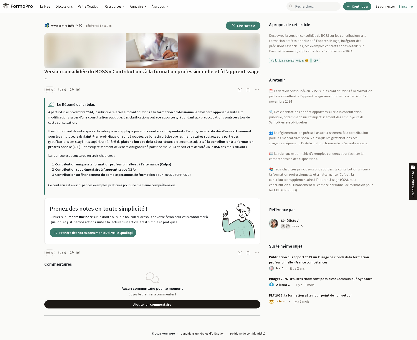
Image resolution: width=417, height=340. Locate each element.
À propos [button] (158, 6)
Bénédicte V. (290, 220)
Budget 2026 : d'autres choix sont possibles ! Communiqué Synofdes (320, 279)
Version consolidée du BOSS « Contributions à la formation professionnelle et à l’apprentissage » (152, 75)
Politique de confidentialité (247, 333)
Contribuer (360, 6)
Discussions (64, 6)
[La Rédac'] (271, 301)
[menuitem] (385, 6)
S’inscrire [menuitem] (406, 6)
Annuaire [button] (137, 6)
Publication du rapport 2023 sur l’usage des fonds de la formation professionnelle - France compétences (319, 259)
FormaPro (21, 6)
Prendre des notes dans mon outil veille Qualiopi (96, 232)
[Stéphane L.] (271, 284)
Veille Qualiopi (88, 6)
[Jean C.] (271, 268)
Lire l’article (246, 25)
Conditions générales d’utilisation (202, 333)
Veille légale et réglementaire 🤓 (289, 60)
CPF (315, 60)
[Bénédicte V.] (273, 223)
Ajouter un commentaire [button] (152, 304)
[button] (49, 89)
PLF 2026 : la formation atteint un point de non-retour (310, 295)
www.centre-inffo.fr (64, 26)
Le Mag (45, 6)
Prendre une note (413, 184)
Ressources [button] (113, 6)
